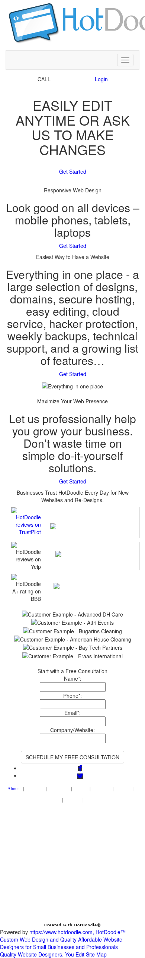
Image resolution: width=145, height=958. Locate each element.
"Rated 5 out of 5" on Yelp (89, 545)
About (13, 788)
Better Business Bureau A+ (89, 578)
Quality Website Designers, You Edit (42, 954)
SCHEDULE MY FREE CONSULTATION (72, 757)
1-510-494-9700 (71, 79)
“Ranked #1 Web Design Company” (89, 514)
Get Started (72, 171)
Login (101, 79)
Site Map (96, 954)
